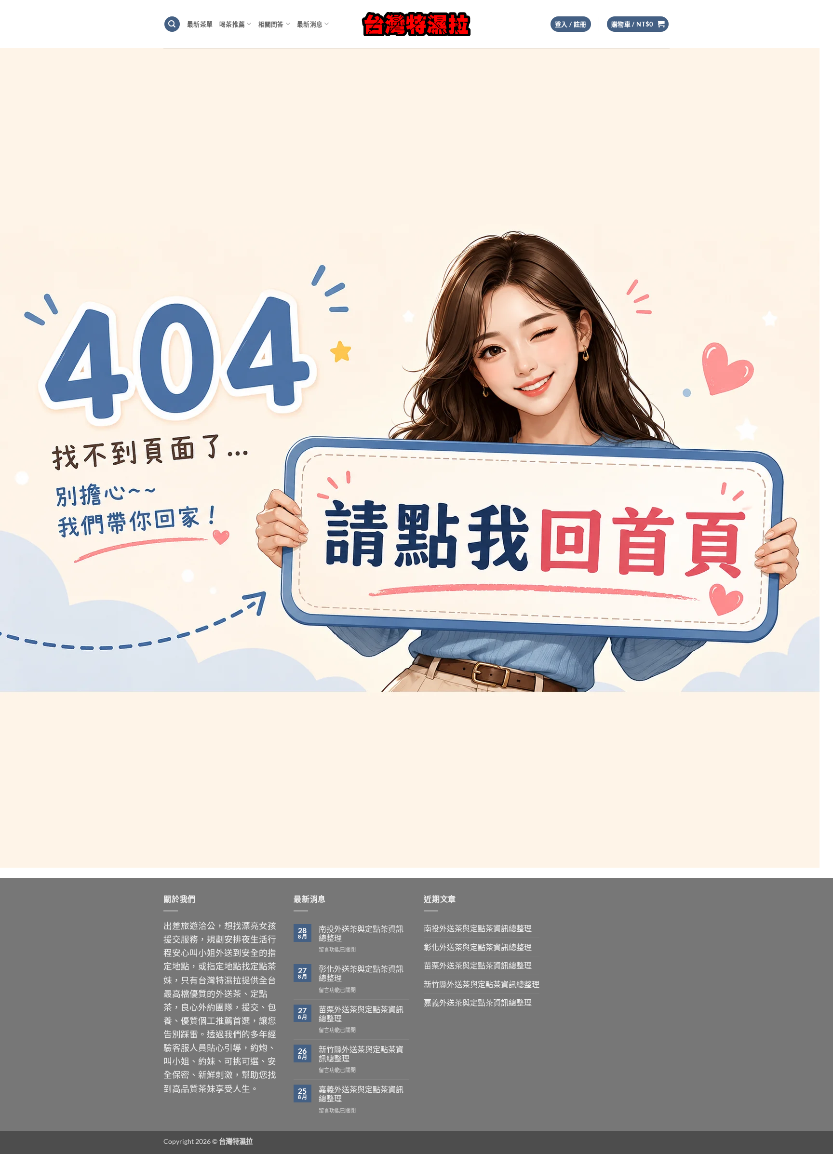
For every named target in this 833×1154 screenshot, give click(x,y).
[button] (638, 24)
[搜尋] (172, 24)
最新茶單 (200, 24)
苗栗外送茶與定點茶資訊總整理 (361, 1014)
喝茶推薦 (232, 24)
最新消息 (309, 24)
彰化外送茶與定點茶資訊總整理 (361, 973)
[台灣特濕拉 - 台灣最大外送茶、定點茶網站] (416, 24)
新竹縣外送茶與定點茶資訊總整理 (361, 1054)
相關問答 (271, 24)
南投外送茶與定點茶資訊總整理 (361, 933)
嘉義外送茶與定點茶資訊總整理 (361, 1094)
